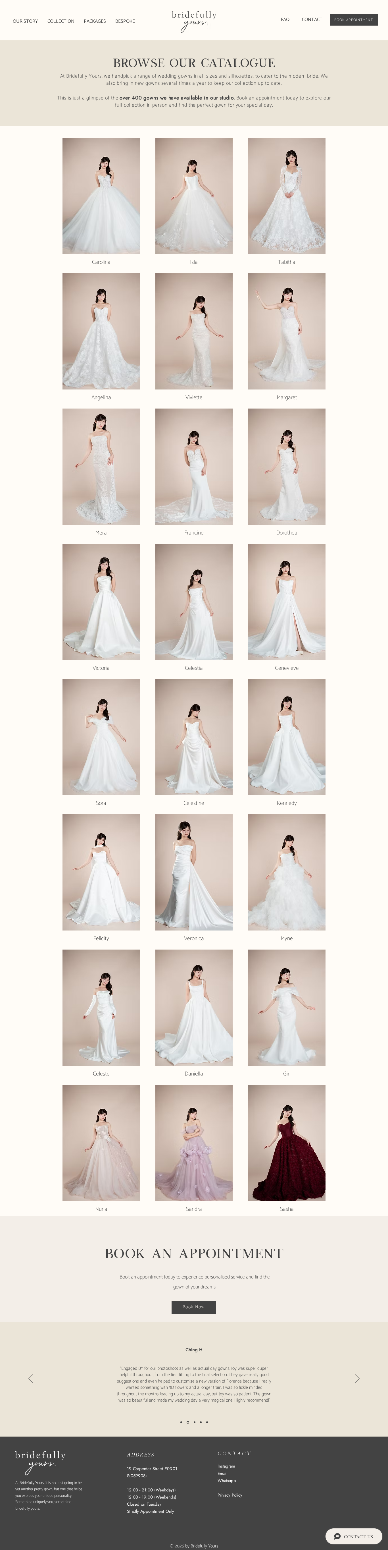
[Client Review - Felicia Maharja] (194, 1422)
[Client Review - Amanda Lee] (201, 1422)
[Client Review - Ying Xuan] (207, 1422)
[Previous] (30, 1379)
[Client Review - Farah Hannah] (181, 1422)
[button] (61, 21)
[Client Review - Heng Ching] (188, 1422)
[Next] (357, 1379)
